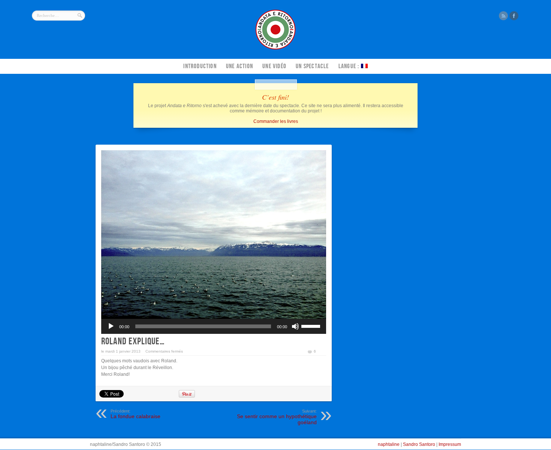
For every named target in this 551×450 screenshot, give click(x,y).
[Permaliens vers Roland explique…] (213, 234)
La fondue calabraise (135, 414)
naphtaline (389, 444)
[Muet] (295, 326)
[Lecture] (111, 326)
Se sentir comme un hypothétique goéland (277, 417)
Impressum (450, 444)
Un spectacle (312, 66)
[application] (213, 326)
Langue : (349, 66)
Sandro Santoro (419, 444)
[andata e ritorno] (275, 48)
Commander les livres (275, 121)
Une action (239, 66)
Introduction (199, 66)
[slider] (311, 325)
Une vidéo (274, 66)
